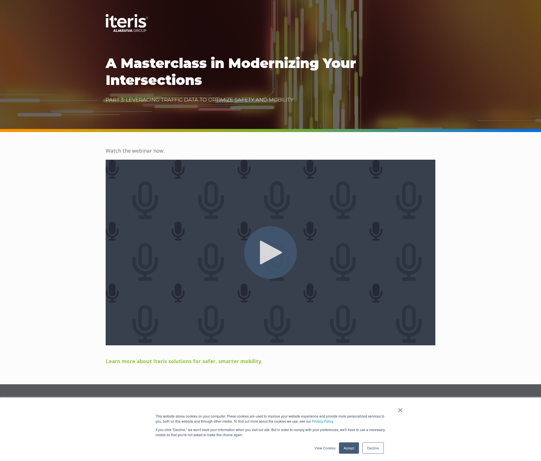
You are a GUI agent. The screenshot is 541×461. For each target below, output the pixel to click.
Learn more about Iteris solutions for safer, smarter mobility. (184, 361)
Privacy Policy (322, 421)
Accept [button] (349, 447)
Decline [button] (373, 447)
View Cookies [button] (325, 447)
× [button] (400, 408)
